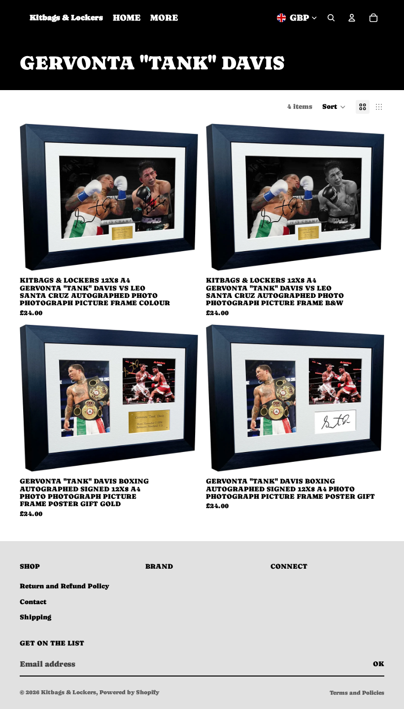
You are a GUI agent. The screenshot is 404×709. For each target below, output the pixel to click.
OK (378, 664)
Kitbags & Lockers (68, 692)
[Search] (331, 18)
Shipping (35, 617)
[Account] (352, 18)
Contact (33, 602)
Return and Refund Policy (64, 586)
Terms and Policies (357, 692)
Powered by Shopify (129, 692)
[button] (334, 107)
